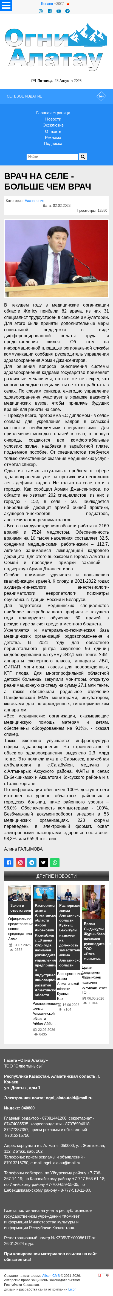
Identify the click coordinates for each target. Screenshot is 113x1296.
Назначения (34, 201)
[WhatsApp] (55, 862)
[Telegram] (67, 11)
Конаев (47, 4)
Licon (72, 1289)
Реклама (53, 137)
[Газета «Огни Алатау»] (56, 47)
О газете (53, 131)
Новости (53, 119)
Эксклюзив (53, 125)
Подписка (53, 143)
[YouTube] (58, 11)
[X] (43, 862)
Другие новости (56, 876)
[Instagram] (41, 11)
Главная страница (53, 112)
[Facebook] (50, 11)
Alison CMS (51, 1276)
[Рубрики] (6, 5)
